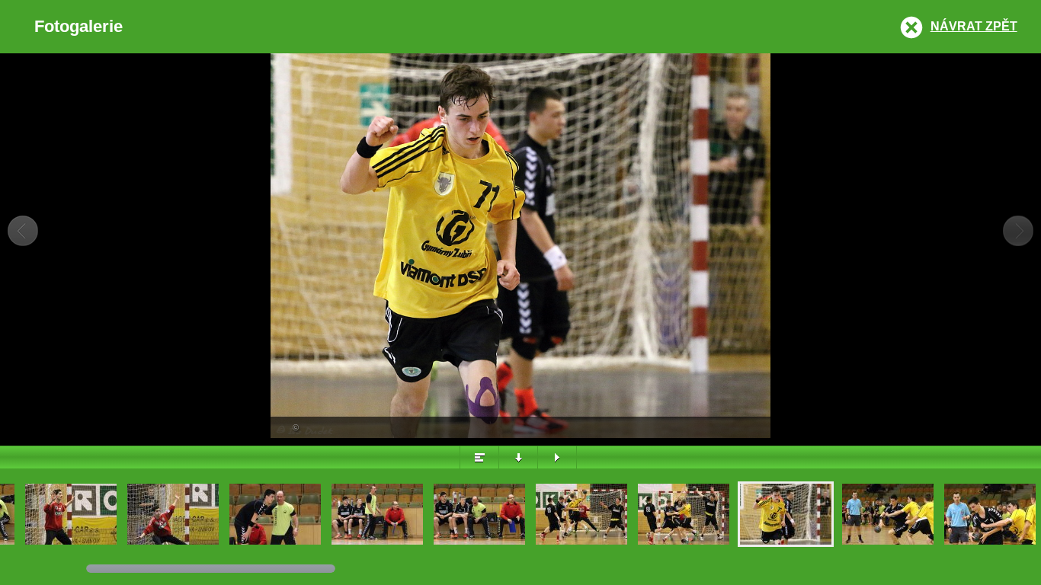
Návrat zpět (973, 26)
